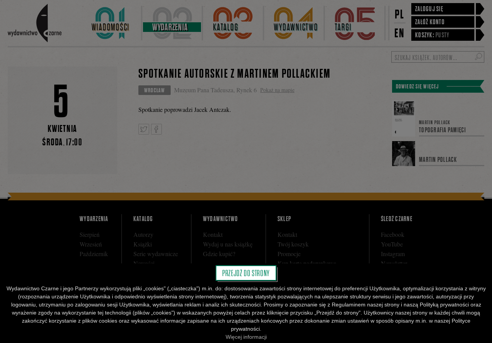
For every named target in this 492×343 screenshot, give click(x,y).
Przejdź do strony (246, 273)
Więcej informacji (246, 337)
